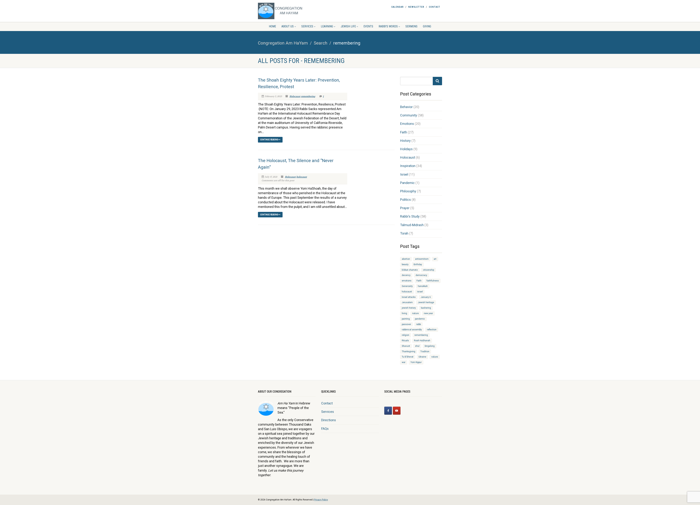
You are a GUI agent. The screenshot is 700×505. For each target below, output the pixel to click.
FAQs (325, 429)
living (404, 313)
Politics (405, 199)
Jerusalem (407, 302)
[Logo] (287, 11)
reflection (431, 329)
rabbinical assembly (412, 329)
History (405, 141)
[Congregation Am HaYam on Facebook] (388, 411)
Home (272, 26)
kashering (426, 308)
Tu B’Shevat (407, 357)
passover (406, 324)
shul (417, 346)
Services (307, 26)
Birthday (418, 264)
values (434, 357)
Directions (328, 420)
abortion (406, 259)
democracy (421, 275)
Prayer (404, 208)
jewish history (409, 308)
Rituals (405, 340)
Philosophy (408, 191)
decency (406, 275)
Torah (404, 233)
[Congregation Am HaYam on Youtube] (396, 411)
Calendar (397, 7)
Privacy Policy (321, 499)
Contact (434, 7)
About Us (287, 26)
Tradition (424, 351)
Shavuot (406, 346)
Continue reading (269, 139)
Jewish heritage (426, 302)
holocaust (301, 176)
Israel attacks (409, 297)
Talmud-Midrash (412, 225)
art (435, 259)
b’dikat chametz (410, 270)
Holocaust (294, 96)
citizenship (428, 270)
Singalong (430, 346)
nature (415, 313)
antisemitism (422, 259)
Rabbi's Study (410, 216)
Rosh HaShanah (422, 340)
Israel (404, 174)
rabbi (418, 324)
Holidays (406, 149)
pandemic (420, 319)
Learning (327, 26)
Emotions (407, 124)
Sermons (411, 26)
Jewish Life (348, 26)
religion (405, 335)
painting (406, 319)
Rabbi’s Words (388, 26)
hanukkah (423, 286)
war (403, 362)
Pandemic (407, 183)
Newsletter (416, 7)
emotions (406, 280)
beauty (405, 264)
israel (420, 291)
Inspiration (407, 166)
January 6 (426, 297)
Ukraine (422, 357)
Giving (427, 26)
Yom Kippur (416, 362)
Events (368, 26)
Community (408, 115)
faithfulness (433, 280)
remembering (308, 96)
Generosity (407, 286)
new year (428, 313)
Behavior (406, 107)
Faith (403, 132)
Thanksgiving (408, 351)
